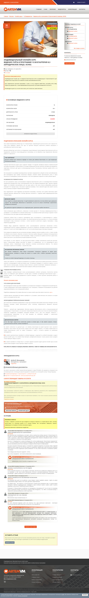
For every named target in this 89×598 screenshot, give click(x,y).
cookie (62, 594)
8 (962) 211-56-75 (81, 2)
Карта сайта (33, 591)
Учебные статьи (35, 577)
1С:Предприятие (72, 29)
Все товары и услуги (79, 48)
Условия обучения (56, 574)
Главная (38, 9)
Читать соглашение (22, 595)
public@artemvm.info (12, 408)
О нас (45, 9)
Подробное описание (9, 399)
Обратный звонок (11, 410)
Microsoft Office (72, 31)
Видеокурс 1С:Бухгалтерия (11, 2)
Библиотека (68, 41)
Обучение (53, 9)
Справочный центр (23, 410)
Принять (85, 594)
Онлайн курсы (69, 27)
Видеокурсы (62, 9)
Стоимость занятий (57, 577)
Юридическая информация (10, 591)
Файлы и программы (37, 579)
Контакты (82, 9)
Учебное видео (69, 34)
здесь (51, 292)
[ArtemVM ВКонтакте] (5, 582)
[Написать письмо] (73, 2)
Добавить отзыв (10, 542)
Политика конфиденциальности (23, 591)
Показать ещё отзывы (30, 526)
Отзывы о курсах (56, 582)
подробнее (13, 363)
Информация (72, 9)
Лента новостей (35, 574)
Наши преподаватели (57, 579)
